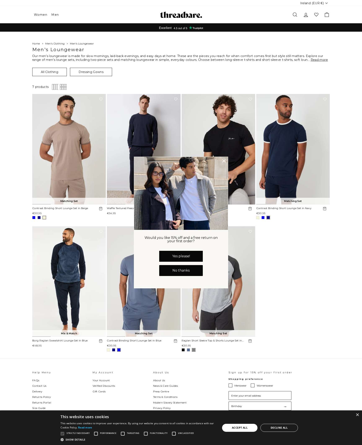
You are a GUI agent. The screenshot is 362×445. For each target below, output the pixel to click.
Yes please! (181, 256)
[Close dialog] (224, 160)
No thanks (181, 270)
